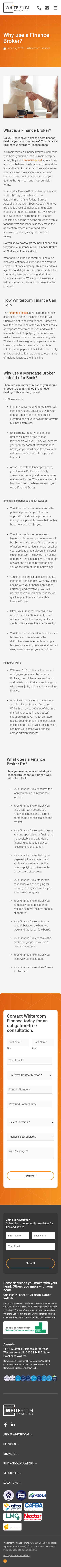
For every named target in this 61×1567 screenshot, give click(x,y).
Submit (30, 1175)
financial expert (33, 160)
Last (34, 1048)
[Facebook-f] (5, 1425)
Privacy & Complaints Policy (16, 1555)
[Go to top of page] (5, 1561)
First (9, 1048)
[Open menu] (55, 8)
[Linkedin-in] (13, 1425)
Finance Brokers (18, 312)
